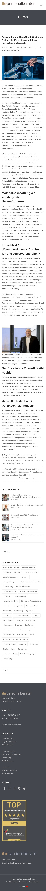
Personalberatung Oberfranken (12, 463)
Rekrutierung (7, 659)
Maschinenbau (7, 460)
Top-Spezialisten (9, 649)
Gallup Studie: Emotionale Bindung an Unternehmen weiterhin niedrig (23, 526)
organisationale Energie (22, 630)
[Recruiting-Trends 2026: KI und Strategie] (5, 517)
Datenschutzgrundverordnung (31, 582)
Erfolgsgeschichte (9, 591)
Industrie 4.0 (22, 458)
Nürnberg (18, 625)
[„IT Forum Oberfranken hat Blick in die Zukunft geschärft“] (5, 537)
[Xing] (19, 788)
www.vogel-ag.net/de (25, 357)
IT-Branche (7, 615)
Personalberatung (9, 644)
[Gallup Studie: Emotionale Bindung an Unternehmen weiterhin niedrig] (5, 527)
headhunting (18, 611)
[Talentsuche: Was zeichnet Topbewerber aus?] (5, 507)
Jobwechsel (31, 458)
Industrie (13, 458)
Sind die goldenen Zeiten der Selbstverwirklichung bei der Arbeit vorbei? (25, 496)
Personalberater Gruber (25, 635)
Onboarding (7, 630)
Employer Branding (23, 587)
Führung (6, 606)
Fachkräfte (5, 458)
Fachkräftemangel (20, 596)
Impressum (15, 879)
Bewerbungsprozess (10, 577)
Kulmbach (19, 620)
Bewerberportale (31, 572)
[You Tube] (23, 788)
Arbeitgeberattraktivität (11, 567)
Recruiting (22, 644)
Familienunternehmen (10, 601)
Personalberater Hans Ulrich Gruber (15, 639)
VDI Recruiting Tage (27, 654)
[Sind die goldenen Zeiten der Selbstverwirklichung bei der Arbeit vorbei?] (5, 498)
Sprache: (22, 886)
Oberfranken (29, 625)
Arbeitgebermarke (28, 567)
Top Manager (22, 649)
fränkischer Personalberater (31, 601)
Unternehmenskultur (10, 654)
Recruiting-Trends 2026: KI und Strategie (24, 515)
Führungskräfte (17, 606)
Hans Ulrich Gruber (32, 606)
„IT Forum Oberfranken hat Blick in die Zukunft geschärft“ (27, 536)
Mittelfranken (7, 625)
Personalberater (18, 460)
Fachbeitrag (31, 47)
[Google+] (9, 788)
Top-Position (33, 644)
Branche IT (24, 577)
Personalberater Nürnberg (34, 460)
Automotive (7, 572)
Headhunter (7, 611)
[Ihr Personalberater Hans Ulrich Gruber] (18, 5)
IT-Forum (36, 615)
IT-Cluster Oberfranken (22, 615)
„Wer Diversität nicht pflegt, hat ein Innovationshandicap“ (10, 472)
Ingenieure (29, 611)
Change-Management (10, 582)
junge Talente (8, 620)
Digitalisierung (8, 587)
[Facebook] (4, 788)
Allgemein (23, 47)
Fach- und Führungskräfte (27, 455)
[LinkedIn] (14, 788)
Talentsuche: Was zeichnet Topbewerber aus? (26, 505)
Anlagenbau (13, 455)
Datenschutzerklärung (27, 879)
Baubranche (18, 572)
